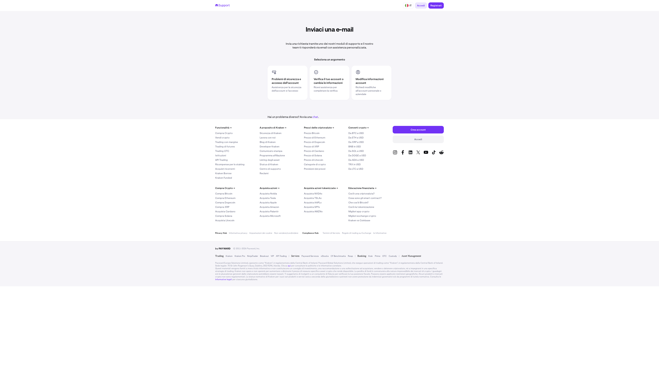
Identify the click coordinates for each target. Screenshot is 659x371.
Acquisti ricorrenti (225, 168)
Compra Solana (223, 215)
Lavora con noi (267, 137)
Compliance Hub (310, 233)
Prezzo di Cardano (314, 151)
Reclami (264, 173)
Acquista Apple (268, 202)
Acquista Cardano (225, 211)
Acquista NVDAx (313, 193)
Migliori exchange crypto (362, 215)
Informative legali (223, 279)
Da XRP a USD (356, 142)
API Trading (221, 159)
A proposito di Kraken (273, 127)
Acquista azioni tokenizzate (321, 188)
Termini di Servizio (331, 233)
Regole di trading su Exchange (356, 233)
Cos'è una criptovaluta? (361, 193)
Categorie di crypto (315, 164)
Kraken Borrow (223, 173)
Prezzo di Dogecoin (314, 142)
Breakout (264, 256)
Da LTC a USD (355, 168)
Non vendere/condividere (286, 233)
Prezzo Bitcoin (312, 133)
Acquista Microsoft (270, 215)
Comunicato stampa (271, 151)
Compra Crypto (224, 133)
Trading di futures (225, 146)
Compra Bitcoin (223, 193)
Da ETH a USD (356, 137)
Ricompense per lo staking (230, 164)
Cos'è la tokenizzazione (361, 207)
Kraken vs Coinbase (359, 220)
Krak (370, 256)
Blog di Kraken (268, 142)
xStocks (325, 256)
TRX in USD (354, 164)
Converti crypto (358, 127)
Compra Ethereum (225, 198)
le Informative (379, 233)
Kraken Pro (240, 256)
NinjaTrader (252, 256)
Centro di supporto (270, 168)
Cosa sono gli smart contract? (364, 198)
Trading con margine (226, 142)
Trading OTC (222, 151)
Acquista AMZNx (313, 211)
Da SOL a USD (356, 151)
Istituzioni (220, 155)
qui (289, 265)
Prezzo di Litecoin (313, 159)
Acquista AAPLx (313, 202)
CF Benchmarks (338, 256)
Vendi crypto (222, 137)
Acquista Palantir (269, 211)
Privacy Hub (221, 233)
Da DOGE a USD (357, 155)
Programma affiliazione (272, 155)
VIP (272, 256)
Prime (377, 256)
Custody (393, 256)
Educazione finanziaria (362, 188)
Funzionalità (223, 127)
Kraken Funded (223, 177)
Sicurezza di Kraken (270, 133)
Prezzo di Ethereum (314, 137)
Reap (350, 256)
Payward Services (310, 256)
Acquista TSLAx (313, 198)
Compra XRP (222, 207)
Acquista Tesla (268, 198)
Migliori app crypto (358, 211)
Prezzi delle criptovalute (319, 127)
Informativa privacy (238, 233)
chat (315, 117)
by (222, 248)
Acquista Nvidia (268, 193)
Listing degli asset (270, 159)
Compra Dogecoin (225, 202)
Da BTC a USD (356, 133)
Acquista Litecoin (224, 220)
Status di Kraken (269, 164)
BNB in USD (354, 146)
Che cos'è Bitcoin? (358, 202)
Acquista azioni (269, 188)
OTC (384, 256)
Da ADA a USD (356, 159)
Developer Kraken (269, 146)
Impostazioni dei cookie (260, 233)
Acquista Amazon (269, 207)
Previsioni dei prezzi (314, 168)
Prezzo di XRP (311, 146)
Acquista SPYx (312, 207)
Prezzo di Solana (313, 155)
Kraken (229, 256)
